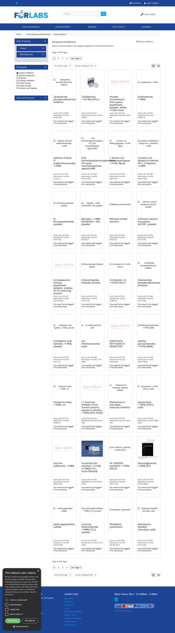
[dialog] (22, 599)
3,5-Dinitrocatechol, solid (90, 343)
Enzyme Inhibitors (60, 34)
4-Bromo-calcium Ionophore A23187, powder (148, 221)
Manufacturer (26, 54)
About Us (68, 601)
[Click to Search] (103, 14)
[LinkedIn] (16, 3)
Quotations (136, 3)
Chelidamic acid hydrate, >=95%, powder (62, 343)
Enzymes (22, 78)
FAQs (66, 608)
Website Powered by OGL (123, 611)
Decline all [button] (30, 621)
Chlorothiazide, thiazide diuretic (90, 281)
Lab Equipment (63, 26)
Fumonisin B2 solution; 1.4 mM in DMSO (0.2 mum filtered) (91, 467)
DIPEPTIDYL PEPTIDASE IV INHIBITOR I (117, 343)
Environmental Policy (73, 611)
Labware (92, 26)
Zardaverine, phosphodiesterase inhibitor (64, 99)
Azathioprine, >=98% (145, 98)
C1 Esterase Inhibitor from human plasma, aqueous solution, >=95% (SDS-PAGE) (92, 407)
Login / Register (152, 3)
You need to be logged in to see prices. (63, 122)
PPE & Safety (119, 26)
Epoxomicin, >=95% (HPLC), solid (146, 404)
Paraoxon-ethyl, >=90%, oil (62, 403)
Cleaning (146, 26)
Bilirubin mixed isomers (118, 220)
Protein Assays (24, 85)
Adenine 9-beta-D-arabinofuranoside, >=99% (64, 162)
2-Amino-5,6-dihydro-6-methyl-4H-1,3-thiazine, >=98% (148, 162)
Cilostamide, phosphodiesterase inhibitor (149, 282)
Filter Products (23, 41)
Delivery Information (72, 618)
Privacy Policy (70, 621)
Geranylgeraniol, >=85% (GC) (147, 464)
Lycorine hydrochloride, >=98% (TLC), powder (90, 528)
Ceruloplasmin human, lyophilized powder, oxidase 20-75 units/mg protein (63, 286)
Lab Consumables (31, 26)
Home (18, 34)
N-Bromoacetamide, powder (63, 221)
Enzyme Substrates (26, 75)
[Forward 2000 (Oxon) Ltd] (31, 14)
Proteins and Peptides (27, 88)
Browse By (22, 67)
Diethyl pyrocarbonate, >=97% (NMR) (147, 343)
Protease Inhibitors (26, 80)
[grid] (153, 66)
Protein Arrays (24, 83)
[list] (159, 66)
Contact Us (69, 605)
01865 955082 (149, 14)
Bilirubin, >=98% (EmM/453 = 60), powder (90, 221)
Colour (23, 48)
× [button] (38, 571)
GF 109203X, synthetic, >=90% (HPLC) (119, 465)
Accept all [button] (13, 621)
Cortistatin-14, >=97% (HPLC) (118, 281)
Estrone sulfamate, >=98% (63, 464)
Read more (9, 594)
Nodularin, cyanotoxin (116, 525)
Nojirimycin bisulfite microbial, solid (146, 526)
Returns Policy (70, 615)
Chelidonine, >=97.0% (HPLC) (90, 98)
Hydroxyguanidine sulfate (64, 525)
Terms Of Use (70, 625)
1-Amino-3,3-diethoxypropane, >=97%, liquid (120, 160)
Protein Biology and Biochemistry (38, 34)
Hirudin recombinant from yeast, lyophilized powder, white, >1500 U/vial (118, 103)
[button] (21, 626)
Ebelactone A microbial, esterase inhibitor (120, 404)
